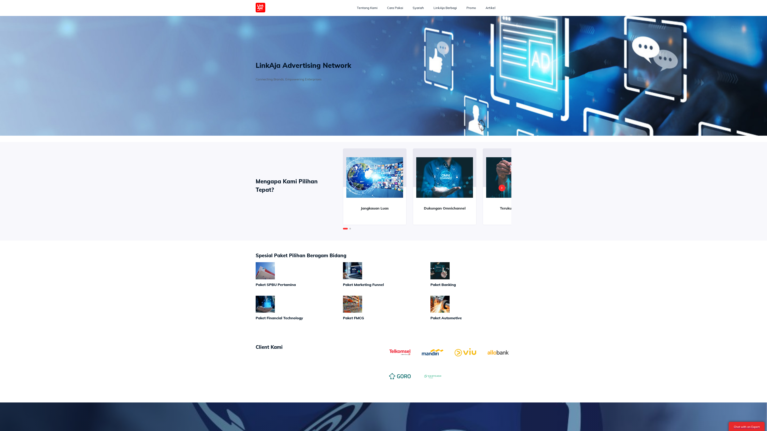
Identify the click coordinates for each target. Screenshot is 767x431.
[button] (345, 228)
